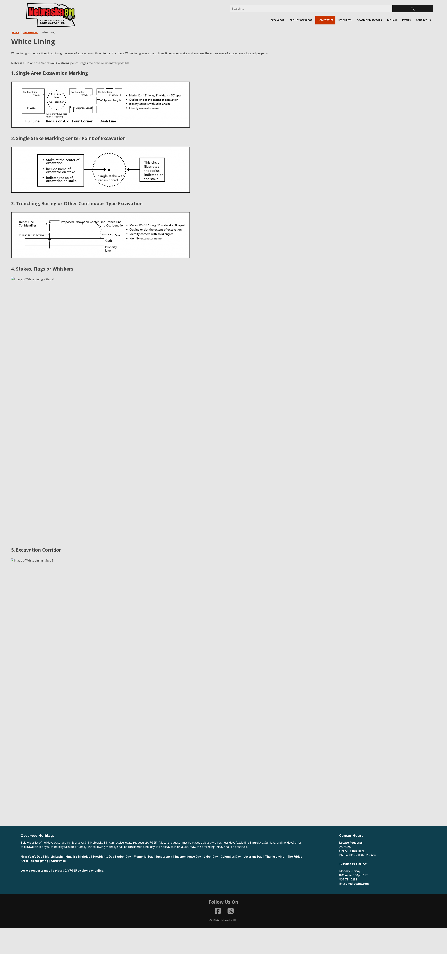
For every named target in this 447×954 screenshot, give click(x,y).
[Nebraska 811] (51, 15)
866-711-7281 (348, 879)
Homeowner (30, 32)
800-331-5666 (367, 855)
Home (15, 32)
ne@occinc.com (358, 884)
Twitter (230, 911)
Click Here (357, 851)
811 (351, 855)
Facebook (217, 911)
